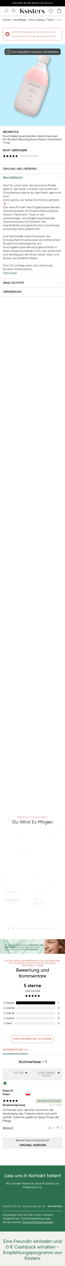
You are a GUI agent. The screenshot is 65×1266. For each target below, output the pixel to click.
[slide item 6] (30, 928)
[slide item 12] (56, 928)
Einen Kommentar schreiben (32, 1039)
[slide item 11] (52, 928)
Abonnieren (55, 1206)
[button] (32, 169)
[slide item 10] (47, 928)
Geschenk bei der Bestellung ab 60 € (32, 3)
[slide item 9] (43, 928)
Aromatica (11, 132)
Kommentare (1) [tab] (15, 1049)
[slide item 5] (26, 928)
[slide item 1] (8, 928)
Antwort (8, 1128)
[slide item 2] (13, 928)
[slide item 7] (34, 928)
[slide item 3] (17, 928)
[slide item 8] (39, 928)
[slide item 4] (21, 928)
